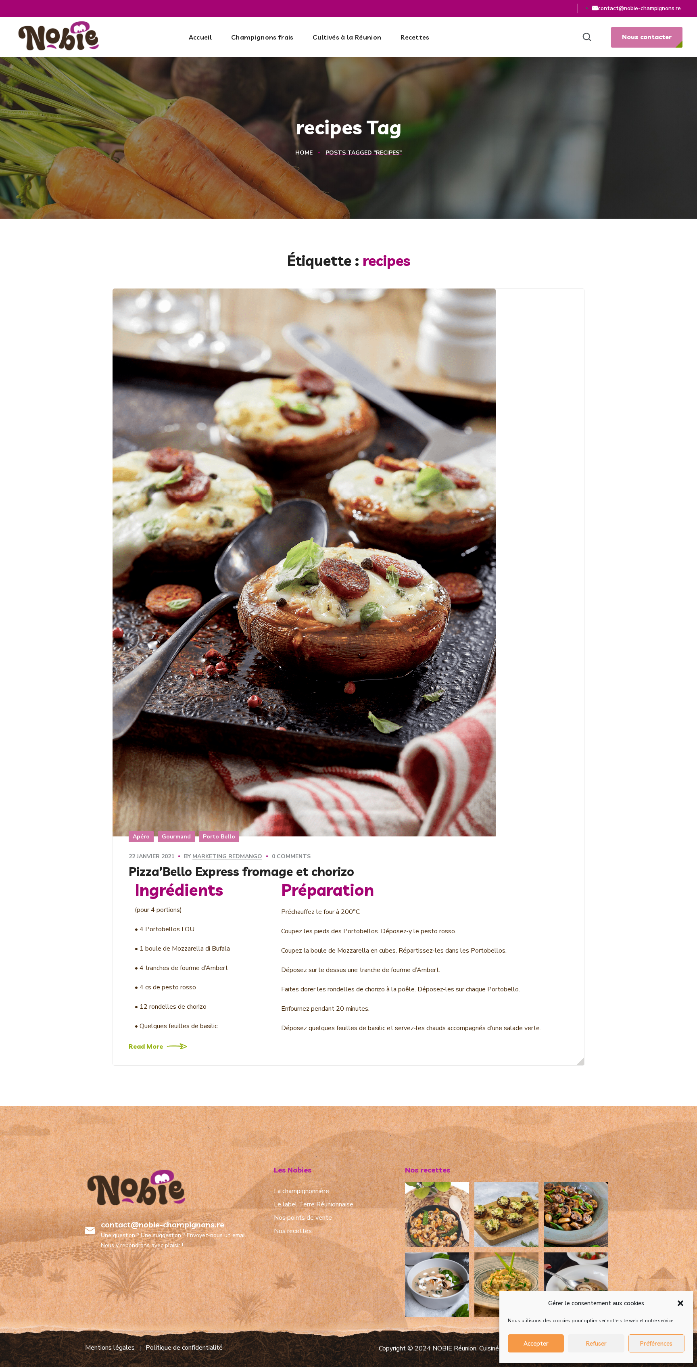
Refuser (596, 1343)
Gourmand (176, 836)
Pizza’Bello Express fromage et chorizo (241, 871)
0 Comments (291, 856)
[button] (680, 1303)
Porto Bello (219, 836)
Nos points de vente (303, 1217)
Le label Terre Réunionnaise (313, 1204)
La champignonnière (301, 1191)
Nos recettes (293, 1231)
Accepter (536, 1343)
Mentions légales (110, 1347)
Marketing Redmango (227, 856)
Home (304, 153)
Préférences (656, 1343)
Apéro (141, 836)
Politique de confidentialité (184, 1347)
